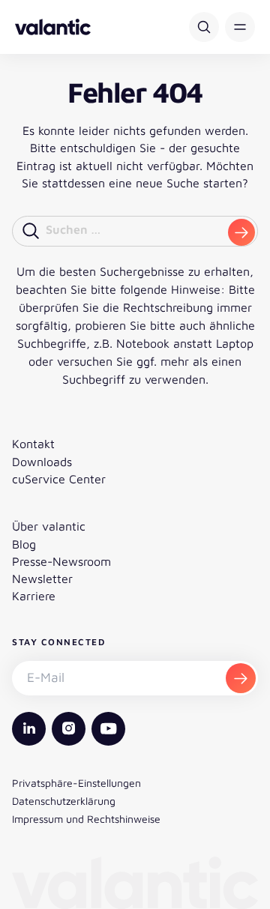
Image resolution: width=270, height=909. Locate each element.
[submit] (241, 232)
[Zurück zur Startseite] (53, 27)
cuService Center (59, 479)
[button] (240, 27)
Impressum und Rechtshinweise (86, 818)
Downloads (42, 461)
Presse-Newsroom (61, 561)
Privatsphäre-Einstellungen (76, 782)
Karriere (34, 596)
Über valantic (49, 526)
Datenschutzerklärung (64, 800)
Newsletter (42, 578)
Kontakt (33, 443)
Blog (24, 544)
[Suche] (204, 27)
